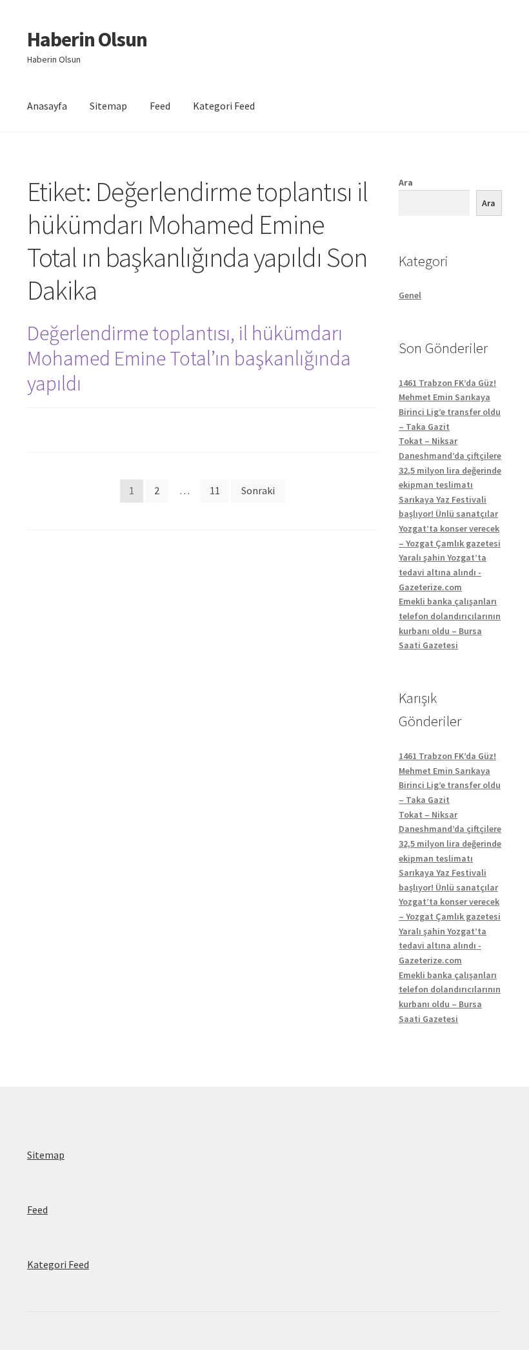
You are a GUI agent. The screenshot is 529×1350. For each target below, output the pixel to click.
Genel (410, 295)
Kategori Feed (224, 105)
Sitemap (108, 105)
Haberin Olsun (87, 39)
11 (215, 490)
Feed (160, 105)
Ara (406, 182)
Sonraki (258, 490)
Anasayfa (47, 105)
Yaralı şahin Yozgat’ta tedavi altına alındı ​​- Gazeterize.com (442, 572)
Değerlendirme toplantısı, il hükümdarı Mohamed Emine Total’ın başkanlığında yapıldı (189, 358)
